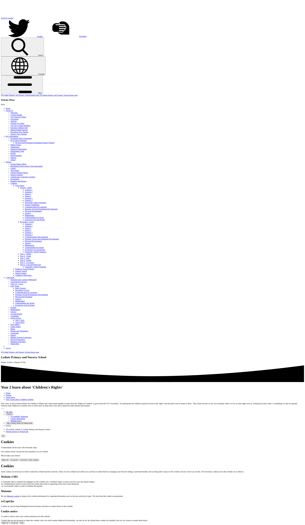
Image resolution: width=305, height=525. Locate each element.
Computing (14, 316)
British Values (15, 145)
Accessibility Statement (19, 417)
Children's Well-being (23, 275)
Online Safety (15, 327)
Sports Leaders (20, 273)
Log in (8, 348)
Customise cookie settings (29, 460)
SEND (13, 153)
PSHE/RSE (14, 344)
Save (22, 523)
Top (3, 436)
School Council (21, 271)
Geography (14, 333)
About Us (9, 111)
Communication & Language (36, 207)
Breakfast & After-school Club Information (26, 166)
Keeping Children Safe (19, 128)
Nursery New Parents (18, 134)
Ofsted (12, 160)
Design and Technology (19, 331)
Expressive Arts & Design (25, 305)
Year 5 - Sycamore (27, 263)
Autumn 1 (28, 190)
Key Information (12, 136)
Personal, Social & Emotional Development (41, 209)
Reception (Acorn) (22, 290)
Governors (14, 119)
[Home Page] (39, 95)
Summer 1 (29, 198)
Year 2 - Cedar (25, 256)
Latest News (10, 397)
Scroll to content (7, 18)
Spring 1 (28, 194)
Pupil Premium (16, 156)
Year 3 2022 (19, 320)
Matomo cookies (13, 496)
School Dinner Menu (18, 164)
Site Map (9, 412)
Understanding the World (34, 218)
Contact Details (16, 115)
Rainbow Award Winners (24, 269)
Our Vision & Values (18, 117)
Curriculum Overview (18, 282)
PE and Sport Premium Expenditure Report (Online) (35, 143)
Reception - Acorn (27, 222)
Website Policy (16, 421)
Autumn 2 (28, 192)
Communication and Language (36, 237)
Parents (8, 162)
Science (13, 312)
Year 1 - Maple (25, 254)
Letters (13, 168)
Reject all (5, 460)
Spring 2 (28, 196)
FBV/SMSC (15, 325)
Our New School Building (20, 126)
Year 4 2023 (19, 322)
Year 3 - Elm (25, 258)
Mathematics (29, 215)
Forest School (15, 318)
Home (8, 108)
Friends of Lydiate (17, 123)
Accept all (14, 460)
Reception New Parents (19, 132)
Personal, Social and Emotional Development (42, 239)
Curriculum (10, 278)
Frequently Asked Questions (35, 203)
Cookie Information (17, 419)
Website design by (17, 432)
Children (13, 183)
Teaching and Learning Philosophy (23, 280)
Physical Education (17, 340)
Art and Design (16, 314)
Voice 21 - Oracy (16, 284)
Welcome (14, 113)
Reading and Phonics (18, 181)
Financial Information (18, 149)
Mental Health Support (19, 130)
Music (12, 329)
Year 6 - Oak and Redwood (30, 265)
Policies (13, 158)
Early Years (14, 286)
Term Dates (14, 171)
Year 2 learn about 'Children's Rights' (20, 400)
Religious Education (18, 342)
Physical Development (33, 211)
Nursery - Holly (26, 188)
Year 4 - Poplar (25, 260)
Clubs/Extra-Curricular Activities (22, 177)
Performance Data (17, 151)
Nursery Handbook (32, 205)
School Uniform (16, 175)
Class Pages (19, 186)
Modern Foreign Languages (20, 337)
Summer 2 (29, 200)
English (13, 307)
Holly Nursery (20, 288)
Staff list (13, 121)
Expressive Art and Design (35, 220)
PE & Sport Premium (18, 141)
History (13, 335)
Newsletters (14, 179)
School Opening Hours (19, 173)
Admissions (14, 147)
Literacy (28, 213)
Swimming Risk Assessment (21, 138)
